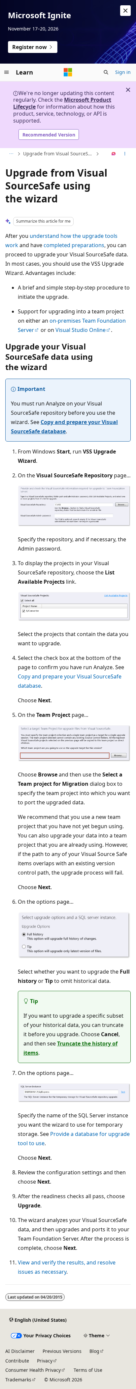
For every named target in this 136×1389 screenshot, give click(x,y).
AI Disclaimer (20, 1351)
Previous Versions (62, 1351)
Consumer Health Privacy (33, 1370)
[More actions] (125, 154)
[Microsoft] (68, 72)
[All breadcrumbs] (11, 154)
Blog (94, 1351)
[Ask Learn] (113, 154)
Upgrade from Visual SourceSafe (58, 153)
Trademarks (18, 1379)
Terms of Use (88, 1370)
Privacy (44, 1361)
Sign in (123, 72)
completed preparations (74, 245)
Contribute (17, 1361)
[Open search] (106, 72)
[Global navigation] (6, 72)
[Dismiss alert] (125, 10)
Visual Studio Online (80, 330)
